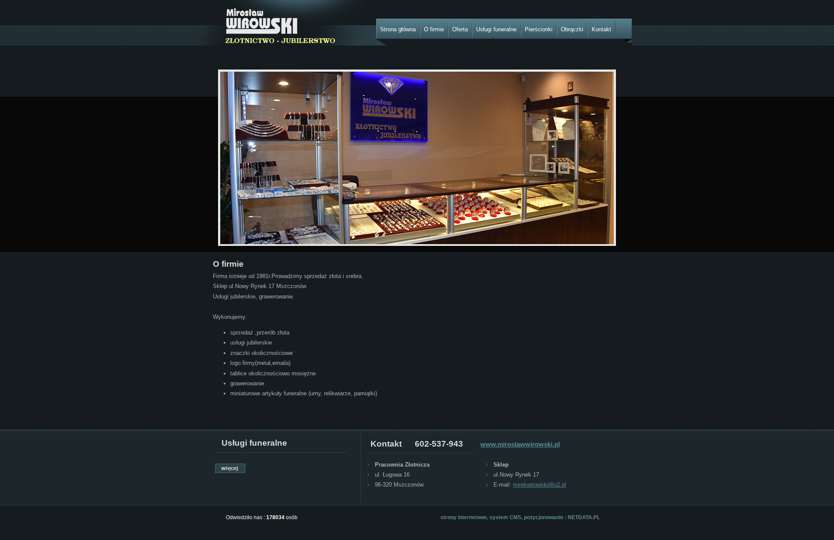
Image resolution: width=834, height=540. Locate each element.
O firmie (434, 29)
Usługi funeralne (496, 29)
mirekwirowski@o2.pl (539, 484)
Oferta (460, 29)
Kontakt (601, 29)
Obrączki (572, 29)
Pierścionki (539, 29)
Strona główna (398, 29)
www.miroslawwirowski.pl (520, 444)
